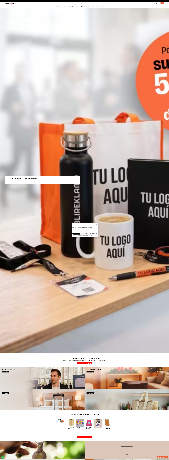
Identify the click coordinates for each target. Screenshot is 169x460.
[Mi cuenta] (156, 3)
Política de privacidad (85, 235)
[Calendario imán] (98, 423)
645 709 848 (148, 0)
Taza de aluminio (78, 428)
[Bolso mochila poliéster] (89, 423)
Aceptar (76, 233)
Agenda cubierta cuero (106, 428)
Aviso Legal (90, 235)
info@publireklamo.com (155, 0)
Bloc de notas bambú (71, 428)
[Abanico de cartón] (62, 421)
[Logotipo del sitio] (10, 3)
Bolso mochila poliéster (89, 428)
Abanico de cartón (61, 425)
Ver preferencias (93, 233)
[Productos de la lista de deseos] (158, 3)
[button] (96, 224)
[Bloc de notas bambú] (71, 423)
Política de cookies (80, 235)
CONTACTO (162, 0)
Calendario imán (97, 429)
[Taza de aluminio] (80, 423)
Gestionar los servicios (75, 230)
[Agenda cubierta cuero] (107, 423)
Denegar (85, 233)
